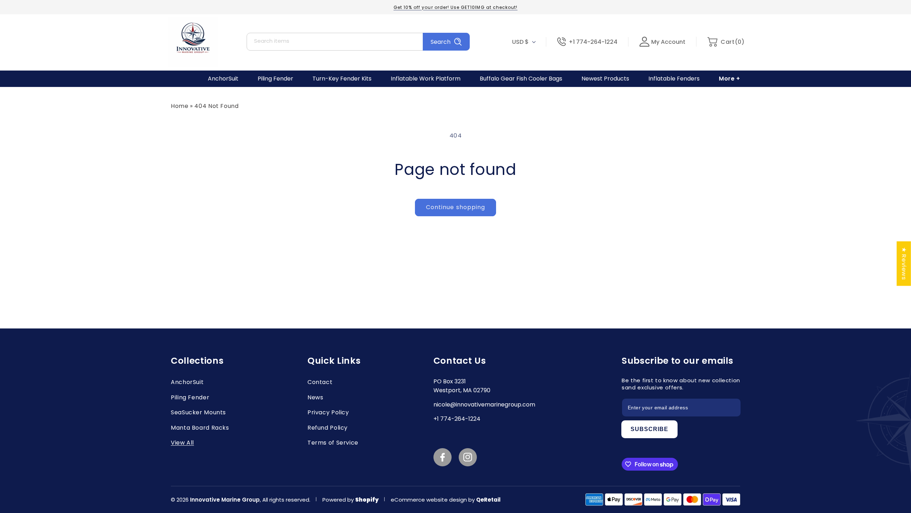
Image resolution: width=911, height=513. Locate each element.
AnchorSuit (187, 382)
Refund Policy (327, 428)
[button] (725, 42)
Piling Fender (190, 397)
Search (441, 42)
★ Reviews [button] (904, 263)
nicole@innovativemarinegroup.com (484, 404)
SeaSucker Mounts (198, 412)
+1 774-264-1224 (593, 42)
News (315, 397)
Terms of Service (332, 443)
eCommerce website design (429, 499)
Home (180, 106)
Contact (319, 382)
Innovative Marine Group (225, 499)
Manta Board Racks (200, 428)
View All (182, 443)
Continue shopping (455, 207)
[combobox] (358, 42)
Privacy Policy (328, 412)
